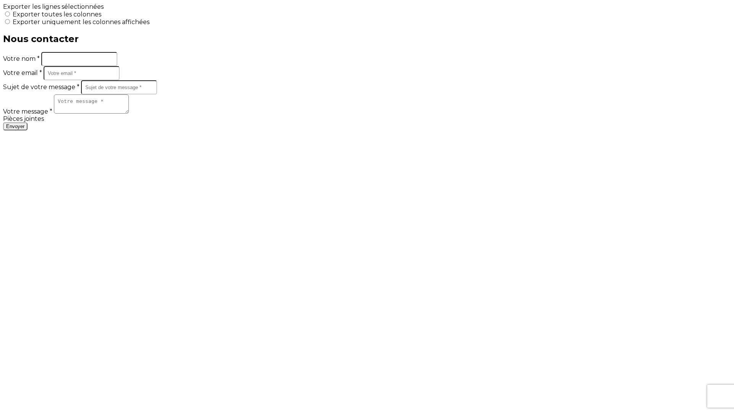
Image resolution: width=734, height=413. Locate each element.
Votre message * (28, 111)
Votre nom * (22, 58)
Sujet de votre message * (42, 87)
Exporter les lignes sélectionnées (53, 6)
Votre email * (23, 72)
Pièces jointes (23, 118)
